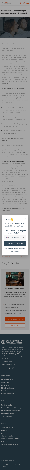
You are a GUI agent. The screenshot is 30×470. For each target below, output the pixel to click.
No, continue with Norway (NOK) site (15, 250)
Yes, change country (15, 243)
